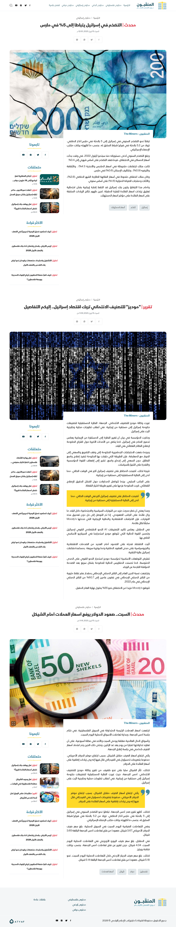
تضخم (133, 207)
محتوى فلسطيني (113, 5)
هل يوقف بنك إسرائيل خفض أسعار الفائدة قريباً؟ (24, 207)
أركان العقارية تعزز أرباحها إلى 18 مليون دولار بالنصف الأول (25, 181)
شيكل (121, 872)
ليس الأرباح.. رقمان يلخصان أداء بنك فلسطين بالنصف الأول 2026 (34, 248)
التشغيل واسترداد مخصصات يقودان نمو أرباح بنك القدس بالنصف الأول (34, 263)
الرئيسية (126, 5)
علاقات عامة (40, 900)
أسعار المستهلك (118, 207)
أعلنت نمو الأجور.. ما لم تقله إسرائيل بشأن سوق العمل (23, 192)
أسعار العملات (108, 872)
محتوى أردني (98, 5)
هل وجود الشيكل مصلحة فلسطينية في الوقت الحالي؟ (24, 784)
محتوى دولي (68, 5)
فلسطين (144, 872)
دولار (132, 872)
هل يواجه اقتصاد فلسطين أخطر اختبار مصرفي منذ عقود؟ (24, 462)
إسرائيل (144, 207)
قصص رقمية (54, 5)
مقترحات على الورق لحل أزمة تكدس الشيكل (23, 796)
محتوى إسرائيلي (83, 5)
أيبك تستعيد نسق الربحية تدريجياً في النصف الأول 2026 (34, 234)
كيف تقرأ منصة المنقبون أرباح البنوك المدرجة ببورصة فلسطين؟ (34, 277)
